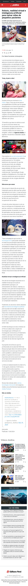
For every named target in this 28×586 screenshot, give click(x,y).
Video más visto (14, 488)
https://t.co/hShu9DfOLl (15, 414)
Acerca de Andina (12, 580)
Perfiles (12, 1)
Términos (19, 580)
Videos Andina (7, 440)
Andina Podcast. (6, 389)
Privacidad (24, 580)
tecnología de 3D (7, 240)
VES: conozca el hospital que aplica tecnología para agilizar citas (19, 467)
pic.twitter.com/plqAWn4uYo (12, 416)
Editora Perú (4, 580)
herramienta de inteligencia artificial (14, 306)
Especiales (18, 1)
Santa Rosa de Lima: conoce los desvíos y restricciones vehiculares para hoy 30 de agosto (13, 521)
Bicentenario (6, 1)
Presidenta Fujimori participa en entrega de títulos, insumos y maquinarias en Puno (20, 446)
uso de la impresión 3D (17, 156)
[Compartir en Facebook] (24, 450)
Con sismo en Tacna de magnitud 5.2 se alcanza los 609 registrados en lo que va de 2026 (13, 532)
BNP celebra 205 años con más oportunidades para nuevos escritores (20, 477)
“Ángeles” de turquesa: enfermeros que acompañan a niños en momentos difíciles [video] (13, 551)
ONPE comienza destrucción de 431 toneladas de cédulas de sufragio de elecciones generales (20, 458)
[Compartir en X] (25, 450)
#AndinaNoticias (9, 397)
